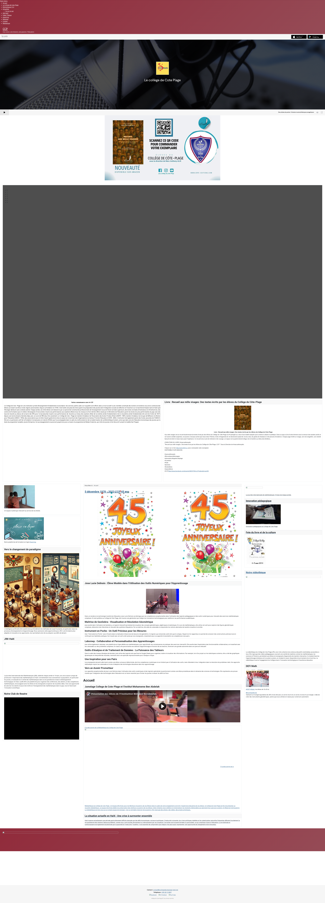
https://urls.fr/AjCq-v (182, 448)
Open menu (3, 1)
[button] (164, 190)
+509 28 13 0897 (166, 892)
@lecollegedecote (251, 693)
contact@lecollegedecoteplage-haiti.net (165, 890)
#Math (252, 689)
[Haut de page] (322, 900)
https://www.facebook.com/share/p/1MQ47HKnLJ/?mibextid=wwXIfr (188, 471)
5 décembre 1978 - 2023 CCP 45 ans (107, 491)
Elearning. (33, 542)
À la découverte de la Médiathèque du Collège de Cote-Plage (104, 728)
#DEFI (248, 689)
